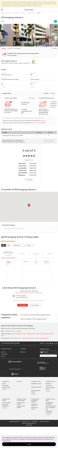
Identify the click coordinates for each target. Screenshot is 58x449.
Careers (3, 356)
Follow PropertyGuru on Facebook (45, 343)
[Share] (55, 21)
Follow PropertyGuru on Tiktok (56, 343)
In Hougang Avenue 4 (10, 331)
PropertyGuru (5, 381)
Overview (3, 48)
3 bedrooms (17, 245)
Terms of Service (26, 421)
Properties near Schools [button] (34, 408)
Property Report (43, 368)
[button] (29, 205)
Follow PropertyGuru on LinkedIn (52, 343)
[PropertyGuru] (29, 10)
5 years (29, 245)
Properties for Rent (50, 381)
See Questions (35, 305)
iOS (19, 343)
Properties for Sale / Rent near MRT (21, 399)
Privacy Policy (13, 439)
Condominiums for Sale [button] (36, 387)
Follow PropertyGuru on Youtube (50, 343)
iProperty (15, 374)
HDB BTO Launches (6, 387)
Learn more (43, 120)
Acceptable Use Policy (14, 421)
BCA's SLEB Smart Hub (37, 122)
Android (14, 343)
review (31, 160)
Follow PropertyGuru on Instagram (48, 343)
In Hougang (18, 331)
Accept (29, 444)
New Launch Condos (6, 402)
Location (9, 48)
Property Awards (43, 362)
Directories (19, 381)
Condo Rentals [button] (49, 385)
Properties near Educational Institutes (35, 400)
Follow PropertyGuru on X (54, 343)
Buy (3, 245)
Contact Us (23, 349)
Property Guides (5, 385)
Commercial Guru (15, 361)
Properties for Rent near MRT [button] (21, 407)
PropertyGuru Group (6, 349)
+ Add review (29, 179)
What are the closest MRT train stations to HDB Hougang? (29, 292)
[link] (29, 54)
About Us (3, 352)
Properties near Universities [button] (34, 405)
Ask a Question (22, 305)
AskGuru (4, 383)
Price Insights (16, 48)
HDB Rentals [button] (48, 383)
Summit (15, 369)
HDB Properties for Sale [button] (36, 383)
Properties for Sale (36, 381)
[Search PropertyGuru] (55, 355)
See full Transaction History (8, 241)
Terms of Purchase (44, 421)
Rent (8, 245)
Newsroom (23, 352)
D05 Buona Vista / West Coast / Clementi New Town (51, 408)
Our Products (4, 354)
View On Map (31, 98)
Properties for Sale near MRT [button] (21, 403)
